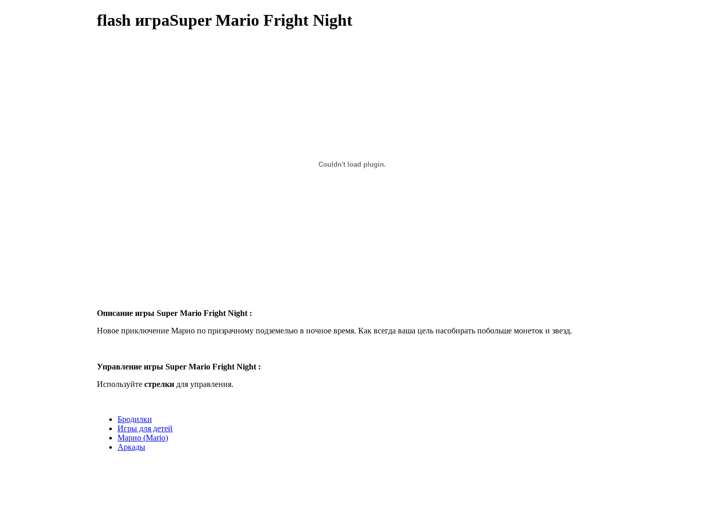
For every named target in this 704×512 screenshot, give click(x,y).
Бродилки (135, 419)
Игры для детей (145, 428)
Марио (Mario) (143, 437)
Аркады (131, 447)
